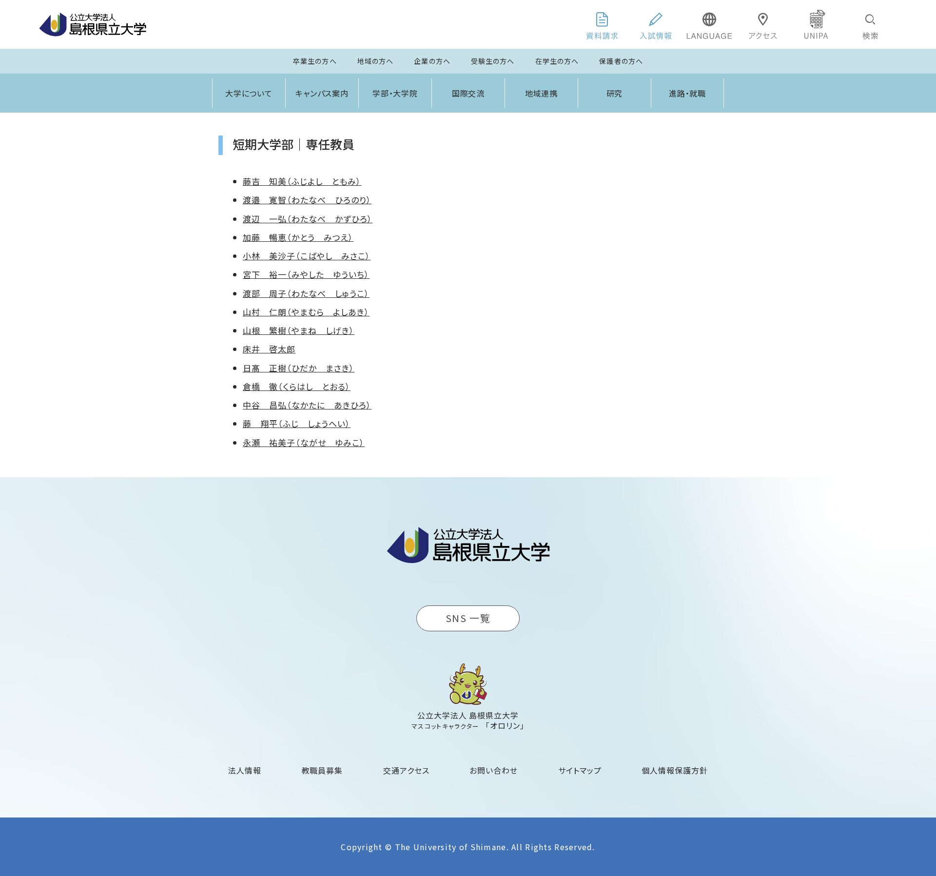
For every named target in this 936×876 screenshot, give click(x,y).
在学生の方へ (557, 61)
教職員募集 (322, 770)
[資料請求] (602, 24)
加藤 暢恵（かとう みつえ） (298, 237)
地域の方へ (375, 61)
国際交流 (468, 93)
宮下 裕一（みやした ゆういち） (306, 274)
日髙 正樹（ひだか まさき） (298, 368)
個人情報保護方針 (675, 770)
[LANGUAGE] (709, 24)
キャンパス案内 (322, 93)
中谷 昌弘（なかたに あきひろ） (307, 405)
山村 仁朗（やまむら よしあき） (306, 312)
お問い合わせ (493, 770)
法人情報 (244, 770)
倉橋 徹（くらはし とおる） (297, 386)
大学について (249, 93)
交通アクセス (406, 770)
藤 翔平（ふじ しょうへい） (297, 423)
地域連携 (541, 93)
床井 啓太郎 (269, 349)
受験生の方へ (493, 61)
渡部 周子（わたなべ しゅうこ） (306, 293)
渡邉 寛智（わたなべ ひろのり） (307, 200)
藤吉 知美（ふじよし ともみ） (302, 181)
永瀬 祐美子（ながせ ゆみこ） (304, 442)
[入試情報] (655, 24)
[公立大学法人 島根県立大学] (92, 24)
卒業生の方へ (315, 61)
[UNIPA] (816, 24)
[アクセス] (763, 24)
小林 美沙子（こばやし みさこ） (306, 256)
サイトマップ (580, 770)
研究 (614, 93)
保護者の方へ (621, 61)
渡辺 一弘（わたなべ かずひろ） (307, 219)
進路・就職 (687, 93)
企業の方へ (432, 61)
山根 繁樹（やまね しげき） (298, 330)
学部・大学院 (395, 93)
